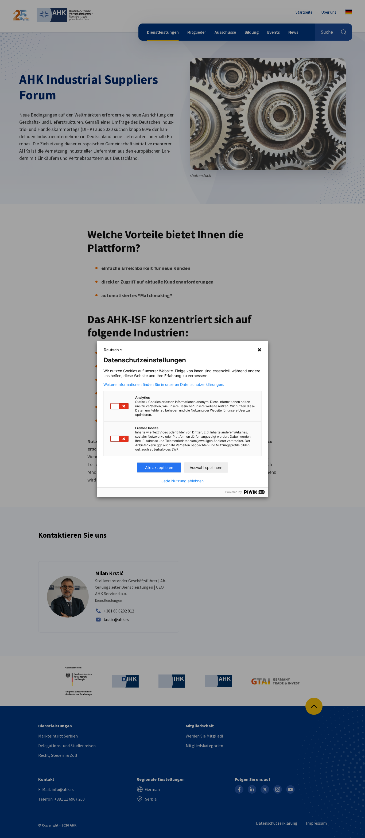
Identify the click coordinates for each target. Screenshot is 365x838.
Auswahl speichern (206, 467)
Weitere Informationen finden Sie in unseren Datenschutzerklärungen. (163, 384)
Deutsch (111, 349)
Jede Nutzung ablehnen (182, 481)
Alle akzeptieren (159, 467)
